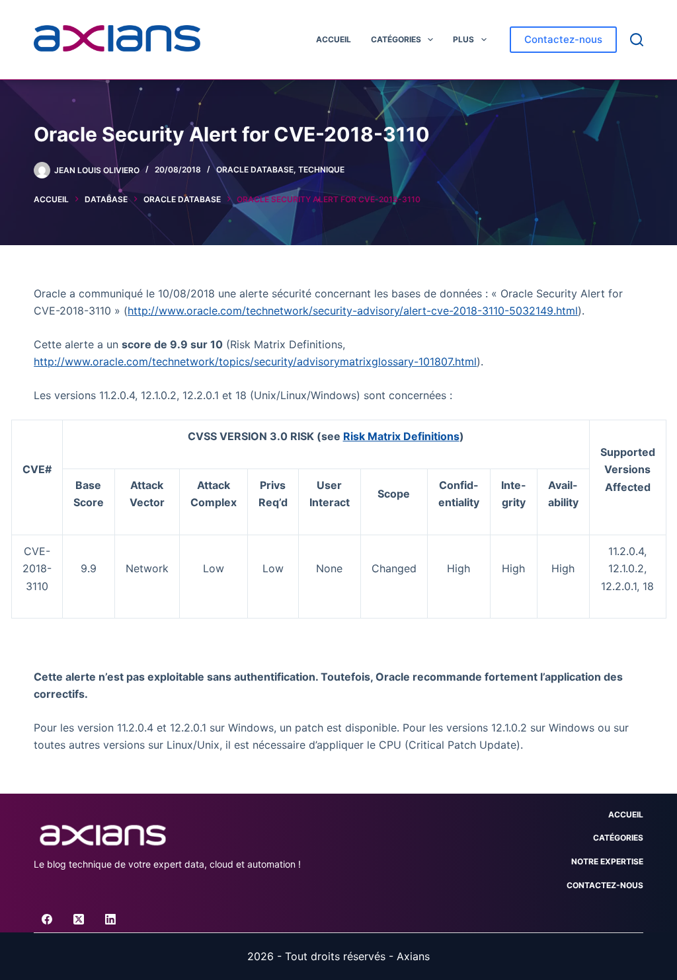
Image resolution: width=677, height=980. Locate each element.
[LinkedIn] (110, 919)
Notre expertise (607, 861)
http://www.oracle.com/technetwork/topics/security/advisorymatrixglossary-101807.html (255, 361)
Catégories (396, 39)
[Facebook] (47, 919)
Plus (463, 39)
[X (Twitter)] (78, 919)
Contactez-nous (563, 39)
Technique (321, 169)
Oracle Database (255, 169)
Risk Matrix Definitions (401, 436)
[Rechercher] (636, 39)
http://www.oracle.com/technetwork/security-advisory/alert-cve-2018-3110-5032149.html (353, 310)
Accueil (333, 39)
